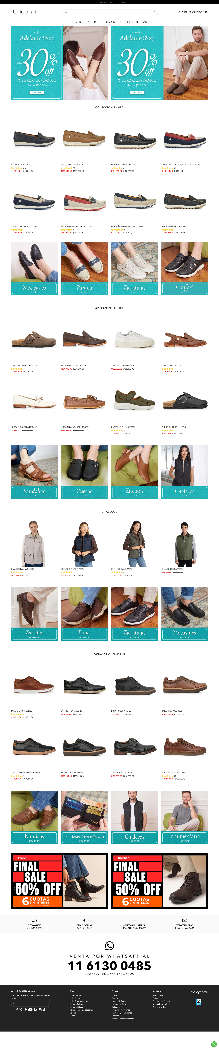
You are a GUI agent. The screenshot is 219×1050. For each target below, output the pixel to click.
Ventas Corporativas (161, 1004)
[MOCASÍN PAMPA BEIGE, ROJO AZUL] (84, 200)
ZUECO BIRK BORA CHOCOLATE (25, 365)
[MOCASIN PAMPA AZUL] (33, 138)
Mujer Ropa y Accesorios (80, 1001)
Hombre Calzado (76, 1004)
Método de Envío (119, 1004)
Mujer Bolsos (75, 998)
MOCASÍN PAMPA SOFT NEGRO (176, 226)
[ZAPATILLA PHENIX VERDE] (134, 401)
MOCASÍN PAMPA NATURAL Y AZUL (127, 226)
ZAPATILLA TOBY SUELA (173, 711)
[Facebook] (17, 1010)
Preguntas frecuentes (121, 1010)
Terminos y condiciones (122, 1013)
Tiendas (156, 998)
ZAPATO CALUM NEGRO (122, 772)
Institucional (158, 995)
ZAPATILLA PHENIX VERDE (123, 427)
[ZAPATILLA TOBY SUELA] (185, 685)
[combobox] (109, 12)
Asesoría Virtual (159, 1007)
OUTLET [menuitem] (125, 22)
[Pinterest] (26, 1010)
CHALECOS (109, 511)
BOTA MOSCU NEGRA (121, 711)
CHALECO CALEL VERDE (122, 569)
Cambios (115, 998)
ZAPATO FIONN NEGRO (71, 711)
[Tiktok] (44, 1010)
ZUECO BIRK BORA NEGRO (174, 427)
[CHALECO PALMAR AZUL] (84, 543)
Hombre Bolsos (76, 1007)
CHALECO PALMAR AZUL (72, 569)
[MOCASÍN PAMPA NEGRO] (134, 138)
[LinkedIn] (35, 1010)
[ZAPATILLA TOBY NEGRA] (84, 746)
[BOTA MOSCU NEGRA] (134, 685)
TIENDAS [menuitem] (141, 22)
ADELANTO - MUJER (109, 308)
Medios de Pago (119, 1001)
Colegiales (73, 1013)
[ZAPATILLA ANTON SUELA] (185, 746)
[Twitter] (21, 1010)
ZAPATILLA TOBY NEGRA (72, 772)
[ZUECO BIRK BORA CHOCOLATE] (33, 339)
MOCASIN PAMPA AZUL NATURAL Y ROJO (181, 165)
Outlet (72, 1016)
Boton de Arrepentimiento (123, 1018)
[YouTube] (30, 1010)
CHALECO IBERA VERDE (173, 569)
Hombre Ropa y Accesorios (81, 1010)
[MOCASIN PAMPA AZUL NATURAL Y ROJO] (185, 138)
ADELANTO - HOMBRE (109, 653)
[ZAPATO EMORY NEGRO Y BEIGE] (33, 746)
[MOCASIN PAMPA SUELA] (84, 138)
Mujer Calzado (75, 995)
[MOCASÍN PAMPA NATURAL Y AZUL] (134, 200)
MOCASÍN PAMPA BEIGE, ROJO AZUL (77, 226)
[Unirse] (48, 1004)
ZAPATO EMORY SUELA (21, 711)
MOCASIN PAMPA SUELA (72, 165)
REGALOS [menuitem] (109, 22)
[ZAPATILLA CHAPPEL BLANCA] (134, 339)
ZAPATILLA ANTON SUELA (174, 772)
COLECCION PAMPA (109, 107)
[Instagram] (40, 1010)
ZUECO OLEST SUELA (171, 365)
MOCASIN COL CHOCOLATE (73, 365)
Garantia (115, 1016)
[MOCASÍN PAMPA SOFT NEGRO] (185, 200)
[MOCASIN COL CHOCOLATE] (84, 339)
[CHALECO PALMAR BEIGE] (33, 543)
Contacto (116, 995)
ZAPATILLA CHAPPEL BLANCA (125, 365)
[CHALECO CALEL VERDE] (134, 543)
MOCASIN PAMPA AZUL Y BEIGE (25, 226)
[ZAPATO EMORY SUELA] (33, 685)
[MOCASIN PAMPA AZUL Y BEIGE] (33, 200)
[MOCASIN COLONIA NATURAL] (33, 401)
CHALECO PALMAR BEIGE (22, 569)
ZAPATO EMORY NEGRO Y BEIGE (25, 772)
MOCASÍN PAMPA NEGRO (123, 165)
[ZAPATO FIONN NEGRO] (84, 685)
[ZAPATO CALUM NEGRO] (134, 746)
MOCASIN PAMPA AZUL (21, 165)
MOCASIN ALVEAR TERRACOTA (75, 427)
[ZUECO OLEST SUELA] (185, 339)
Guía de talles (117, 1007)
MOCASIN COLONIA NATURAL (24, 427)
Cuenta (182, 12)
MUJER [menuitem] (76, 22)
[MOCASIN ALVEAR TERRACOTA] (84, 401)
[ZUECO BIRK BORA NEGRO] (185, 401)
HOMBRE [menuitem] (91, 22)
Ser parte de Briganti (161, 1001)
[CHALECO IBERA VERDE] (185, 543)
